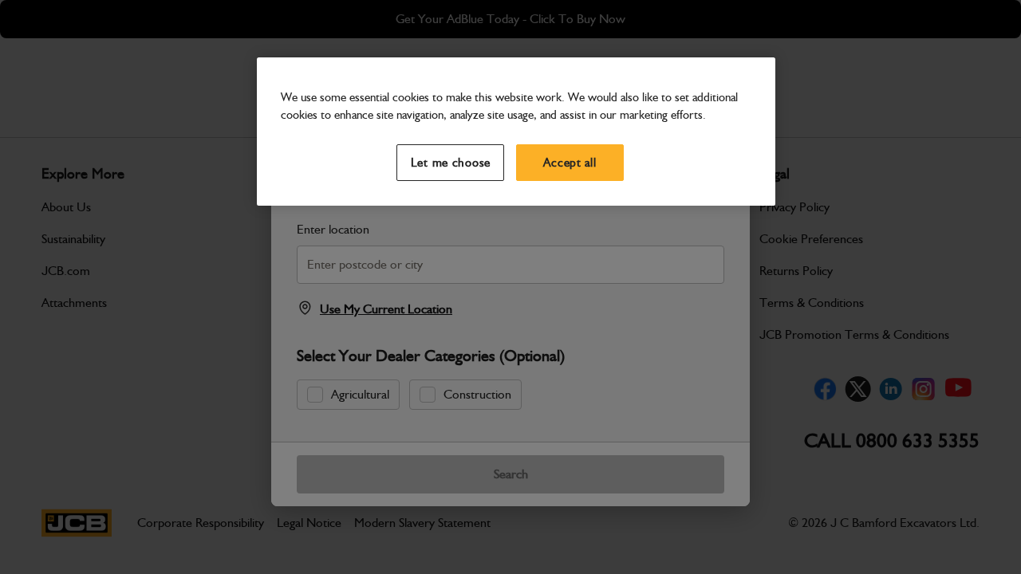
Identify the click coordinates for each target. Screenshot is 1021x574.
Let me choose (451, 162)
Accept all (569, 162)
